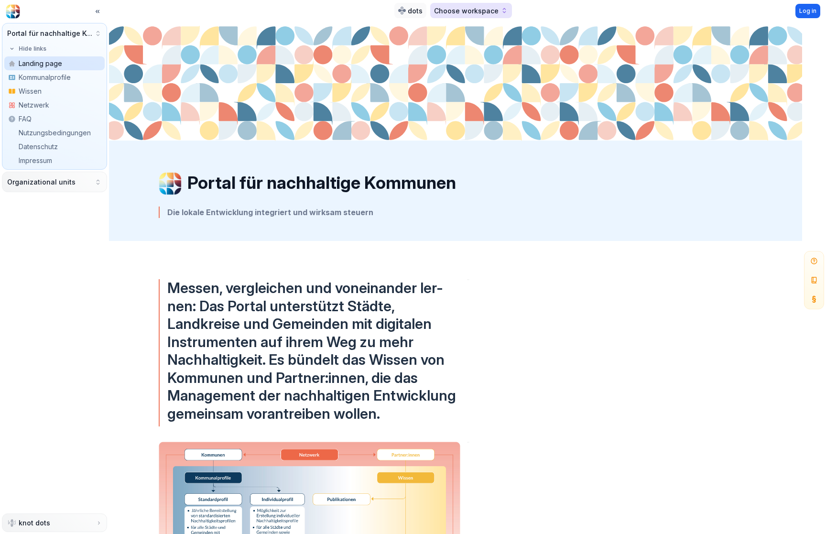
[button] (54, 33)
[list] (54, 118)
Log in (807, 10)
